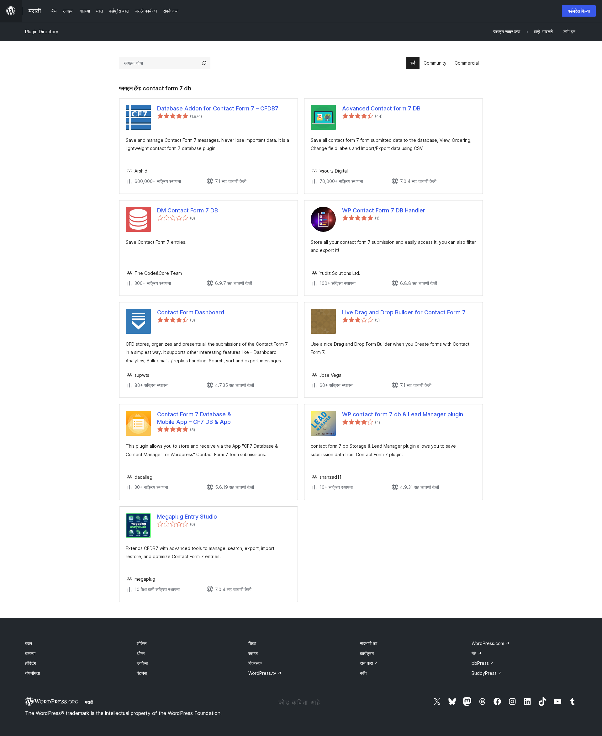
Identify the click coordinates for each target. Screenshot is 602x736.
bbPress (483, 663)
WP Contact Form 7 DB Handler (383, 210)
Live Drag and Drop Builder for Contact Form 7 (404, 312)
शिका (252, 643)
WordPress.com (491, 643)
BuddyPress (487, 673)
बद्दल (28, 643)
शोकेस (141, 643)
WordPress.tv (265, 673)
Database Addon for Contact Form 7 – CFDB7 (217, 108)
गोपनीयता (32, 673)
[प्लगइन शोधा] (204, 63)
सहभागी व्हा (368, 643)
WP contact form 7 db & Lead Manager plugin (402, 414)
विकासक (254, 663)
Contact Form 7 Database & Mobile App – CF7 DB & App (194, 418)
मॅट (477, 653)
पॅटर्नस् (142, 673)
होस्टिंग (30, 663)
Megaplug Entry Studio (187, 516)
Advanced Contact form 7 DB (381, 108)
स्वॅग (363, 673)
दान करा (369, 663)
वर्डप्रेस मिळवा (579, 10)
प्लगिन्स (142, 663)
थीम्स (141, 653)
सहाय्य (253, 653)
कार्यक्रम (367, 653)
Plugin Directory (41, 31)
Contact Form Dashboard (190, 312)
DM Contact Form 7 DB (187, 210)
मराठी (89, 702)
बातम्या (30, 653)
